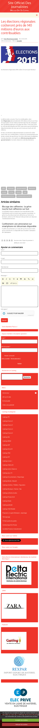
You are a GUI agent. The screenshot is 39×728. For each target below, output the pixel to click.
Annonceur (19, 393)
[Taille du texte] (14, 279)
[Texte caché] (33, 279)
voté (25, 192)
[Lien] (29, 279)
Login (3, 338)
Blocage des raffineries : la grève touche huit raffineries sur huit (16, 207)
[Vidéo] (7, 283)
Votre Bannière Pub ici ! (9, 326)
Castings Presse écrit (8, 497)
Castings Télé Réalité (8, 509)
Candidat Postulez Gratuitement (12, 529)
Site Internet (4, 267)
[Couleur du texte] (17, 279)
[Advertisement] (19, 95)
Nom (2, 250)
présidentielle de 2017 (24, 196)
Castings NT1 (6, 457)
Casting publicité (7, 505)
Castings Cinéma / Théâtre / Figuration (13, 485)
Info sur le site (6, 397)
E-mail (3, 258)
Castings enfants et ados (9, 493)
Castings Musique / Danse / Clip (12, 489)
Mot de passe (6, 346)
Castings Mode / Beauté (9, 481)
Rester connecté (9, 355)
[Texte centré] (25, 279)
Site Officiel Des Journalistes (19, 5)
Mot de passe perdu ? (16, 358)
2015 (3, 188)
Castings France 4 (7, 429)
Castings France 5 (7, 433)
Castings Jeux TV (7, 473)
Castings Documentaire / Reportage (13, 477)
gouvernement (21, 188)
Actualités (19, 41)
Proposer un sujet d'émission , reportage (14, 513)
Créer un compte (5, 358)
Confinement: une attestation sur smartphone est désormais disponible (19, 224)
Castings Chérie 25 (7, 465)
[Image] (3, 283)
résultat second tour (8, 196)
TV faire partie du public (9, 521)
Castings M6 (6, 437)
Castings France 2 (7, 421)
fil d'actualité (6, 401)
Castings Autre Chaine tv (9, 469)
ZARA (4, 590)
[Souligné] (10, 279)
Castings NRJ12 (6, 441)
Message (3, 275)
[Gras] (3, 279)
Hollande (11, 188)
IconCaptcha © (31, 315)
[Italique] (6, 279)
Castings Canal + (7, 461)
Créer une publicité (8, 405)
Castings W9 (6, 445)
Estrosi (18, 192)
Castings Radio (6, 501)
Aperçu (14, 283)
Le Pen (11, 192)
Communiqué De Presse (9, 525)
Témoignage (6, 517)
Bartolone (32, 188)
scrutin (4, 192)
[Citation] (21, 279)
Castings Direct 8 (7, 449)
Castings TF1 (6, 417)
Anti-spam (4, 309)
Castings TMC (6, 453)
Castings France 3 (7, 425)
